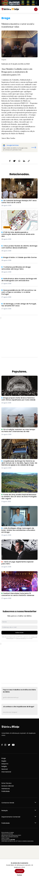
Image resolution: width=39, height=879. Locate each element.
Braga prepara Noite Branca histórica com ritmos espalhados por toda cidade (17, 378)
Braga (3, 758)
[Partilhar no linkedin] (24, 161)
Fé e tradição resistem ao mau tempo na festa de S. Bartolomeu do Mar (18, 409)
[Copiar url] (29, 161)
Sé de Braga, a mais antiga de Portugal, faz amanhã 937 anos (17, 305)
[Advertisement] (19, 336)
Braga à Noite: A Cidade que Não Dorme (16, 257)
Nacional (4, 769)
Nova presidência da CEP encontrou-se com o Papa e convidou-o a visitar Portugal (18, 291)
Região (3, 761)
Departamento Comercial (10, 817)
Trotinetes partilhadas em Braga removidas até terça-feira (19, 268)
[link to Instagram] (5, 744)
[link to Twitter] (9, 744)
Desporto (4, 764)
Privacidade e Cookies (7, 832)
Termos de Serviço (21, 638)
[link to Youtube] (13, 744)
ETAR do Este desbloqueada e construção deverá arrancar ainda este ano (16, 212)
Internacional (6, 772)
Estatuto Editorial (7, 786)
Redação (4, 810)
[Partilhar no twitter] (14, 161)
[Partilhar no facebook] (9, 161)
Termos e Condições (7, 834)
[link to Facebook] (2, 744)
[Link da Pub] (19, 3)
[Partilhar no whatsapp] (19, 161)
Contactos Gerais (7, 803)
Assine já (20, 871)
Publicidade (5, 791)
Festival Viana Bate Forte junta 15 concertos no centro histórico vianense (18, 573)
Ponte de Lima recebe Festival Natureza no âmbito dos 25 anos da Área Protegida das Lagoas (17, 475)
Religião (4, 766)
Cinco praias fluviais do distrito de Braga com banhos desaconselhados (18, 247)
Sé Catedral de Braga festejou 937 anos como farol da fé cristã (18, 180)
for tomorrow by (8, 839)
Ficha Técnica (6, 783)
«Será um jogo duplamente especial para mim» (18, 541)
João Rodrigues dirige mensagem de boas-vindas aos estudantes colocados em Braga (17, 508)
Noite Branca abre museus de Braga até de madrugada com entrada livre (17, 280)
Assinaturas (5, 789)
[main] (19, 366)
